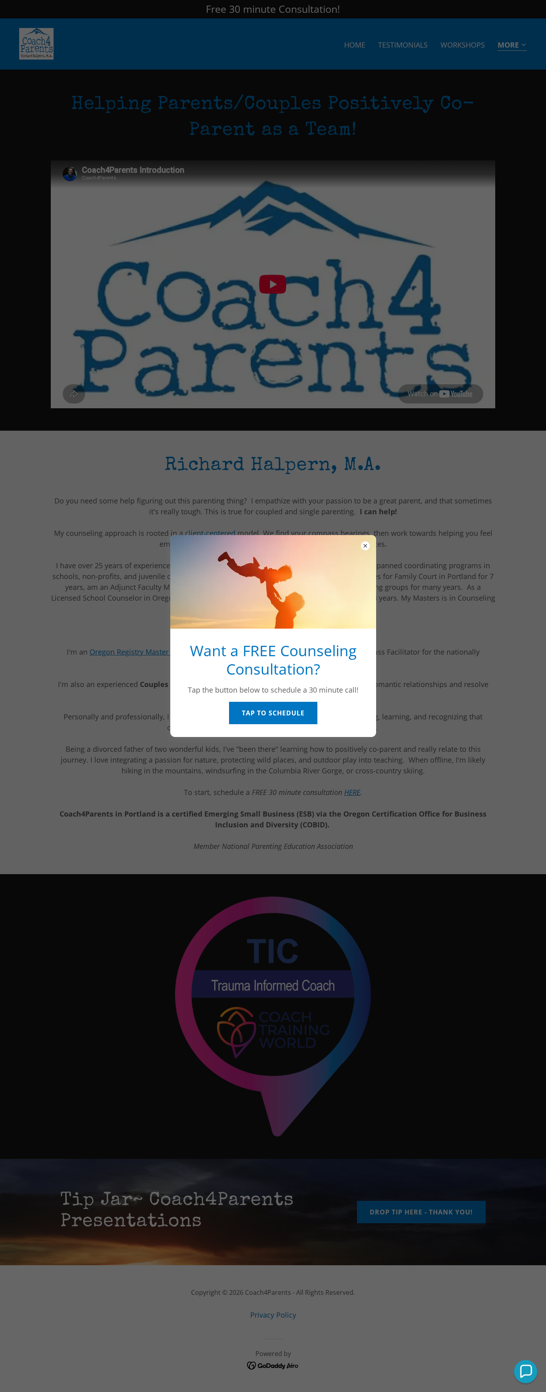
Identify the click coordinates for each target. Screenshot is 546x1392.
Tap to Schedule (273, 713)
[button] (525, 1371)
